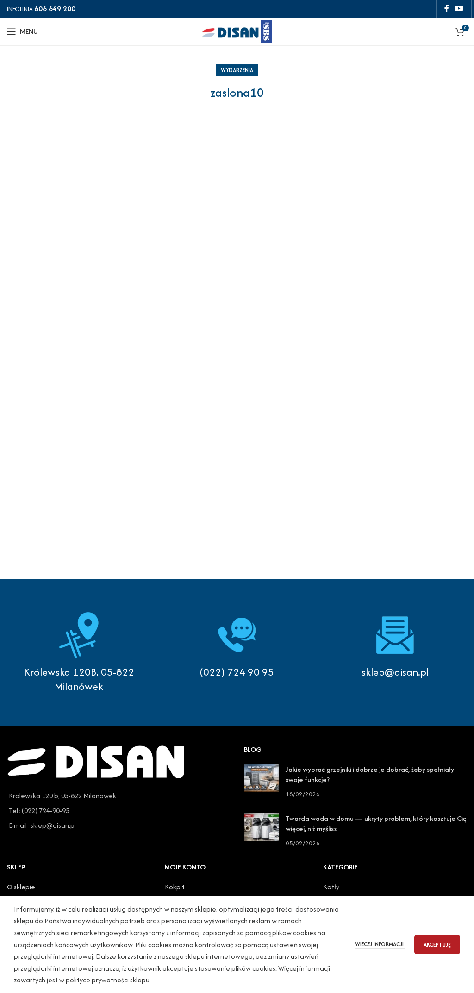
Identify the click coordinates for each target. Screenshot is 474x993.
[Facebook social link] (446, 8)
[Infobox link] (237, 645)
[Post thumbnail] (261, 781)
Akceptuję (437, 945)
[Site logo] (237, 30)
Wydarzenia (237, 70)
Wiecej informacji (380, 944)
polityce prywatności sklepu (108, 980)
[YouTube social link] (459, 8)
